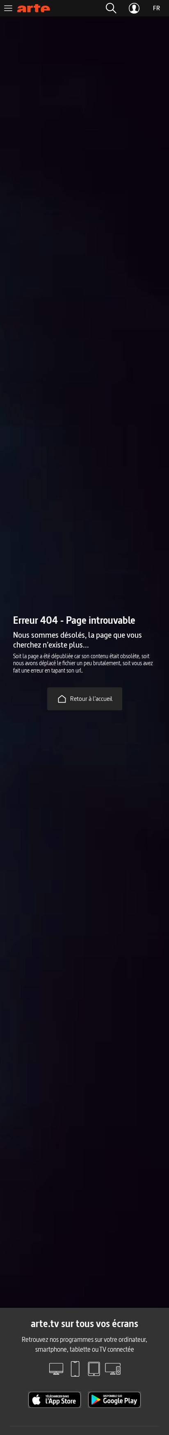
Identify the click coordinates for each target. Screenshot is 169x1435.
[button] (111, 8)
